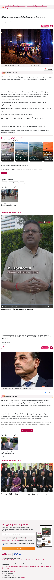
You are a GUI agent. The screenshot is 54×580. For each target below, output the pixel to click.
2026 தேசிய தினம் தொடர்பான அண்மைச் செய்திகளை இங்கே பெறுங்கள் (26, 7)
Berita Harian (32, 560)
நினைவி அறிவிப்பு (7, 568)
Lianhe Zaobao (24, 560)
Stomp (44, 560)
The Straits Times (6, 560)
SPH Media (22, 578)
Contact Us (12, 571)
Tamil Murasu (39, 560)
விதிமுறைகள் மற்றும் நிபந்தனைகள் (23, 539)
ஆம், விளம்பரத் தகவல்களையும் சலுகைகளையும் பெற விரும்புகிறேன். (19, 543)
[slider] (27, 304)
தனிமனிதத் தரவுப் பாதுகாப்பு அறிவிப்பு (10, 540)
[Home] (18, 554)
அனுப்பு (18, 549)
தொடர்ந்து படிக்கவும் (27, 431)
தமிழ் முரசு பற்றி (6, 566)
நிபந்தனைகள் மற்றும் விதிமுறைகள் (20, 566)
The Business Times (15, 560)
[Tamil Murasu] (7, 554)
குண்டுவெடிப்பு (13, 183)
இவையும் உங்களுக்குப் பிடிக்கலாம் (11, 138)
